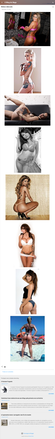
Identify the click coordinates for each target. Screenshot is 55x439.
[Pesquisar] (53, 3)
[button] (53, 7)
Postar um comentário (8, 371)
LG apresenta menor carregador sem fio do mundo (16, 415)
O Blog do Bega (10, 2)
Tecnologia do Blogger (28, 433)
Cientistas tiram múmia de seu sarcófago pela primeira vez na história (22, 398)
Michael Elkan (31, 436)
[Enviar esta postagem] (5, 367)
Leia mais (51, 393)
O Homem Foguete (6, 381)
